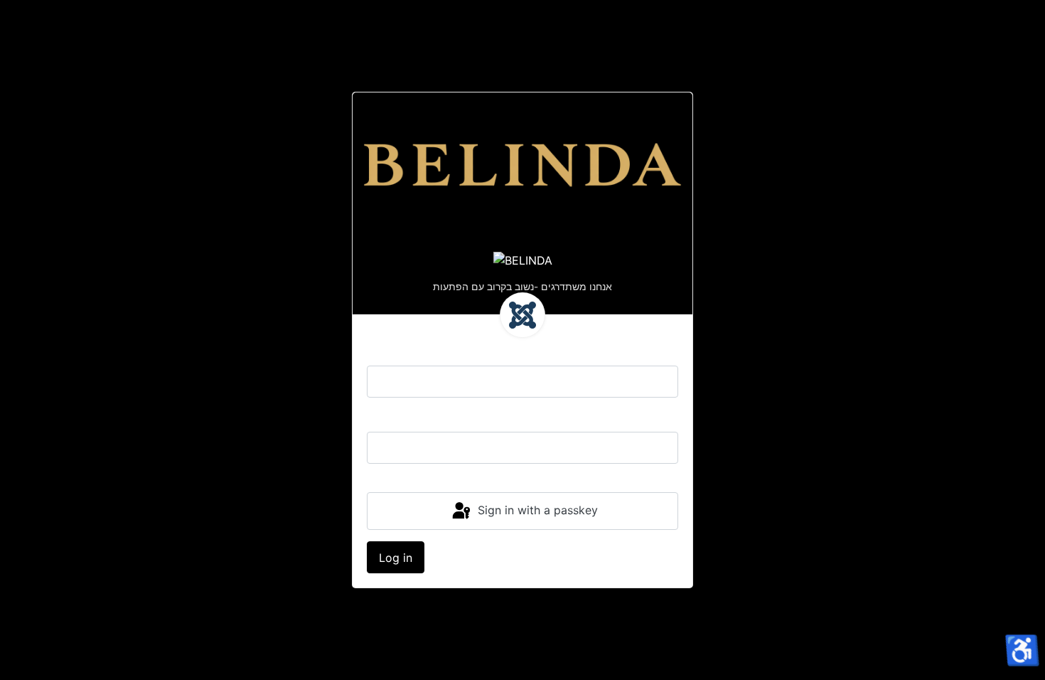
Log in (395, 558)
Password (393, 417)
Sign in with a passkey (536, 510)
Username (394, 351)
